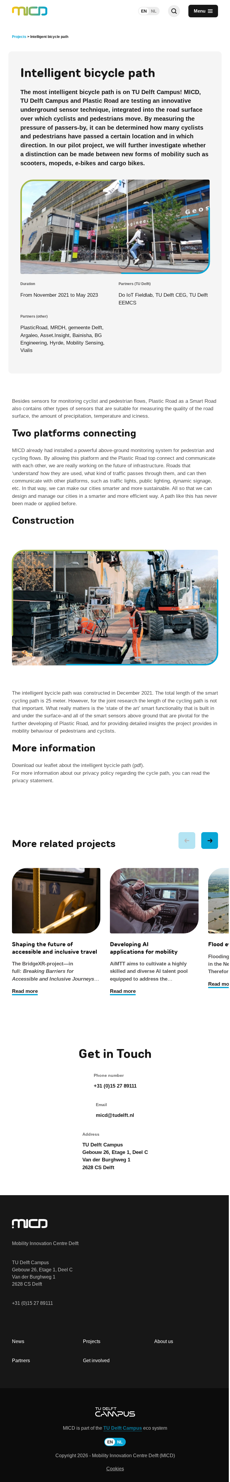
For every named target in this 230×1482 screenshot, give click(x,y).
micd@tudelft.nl (115, 1115)
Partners (21, 1360)
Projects (91, 1341)
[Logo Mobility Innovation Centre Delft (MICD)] (29, 11)
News (18, 1341)
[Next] (209, 840)
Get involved (96, 1360)
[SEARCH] (174, 11)
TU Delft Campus (122, 1428)
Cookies (115, 1468)
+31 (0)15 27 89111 (32, 1303)
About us (163, 1341)
